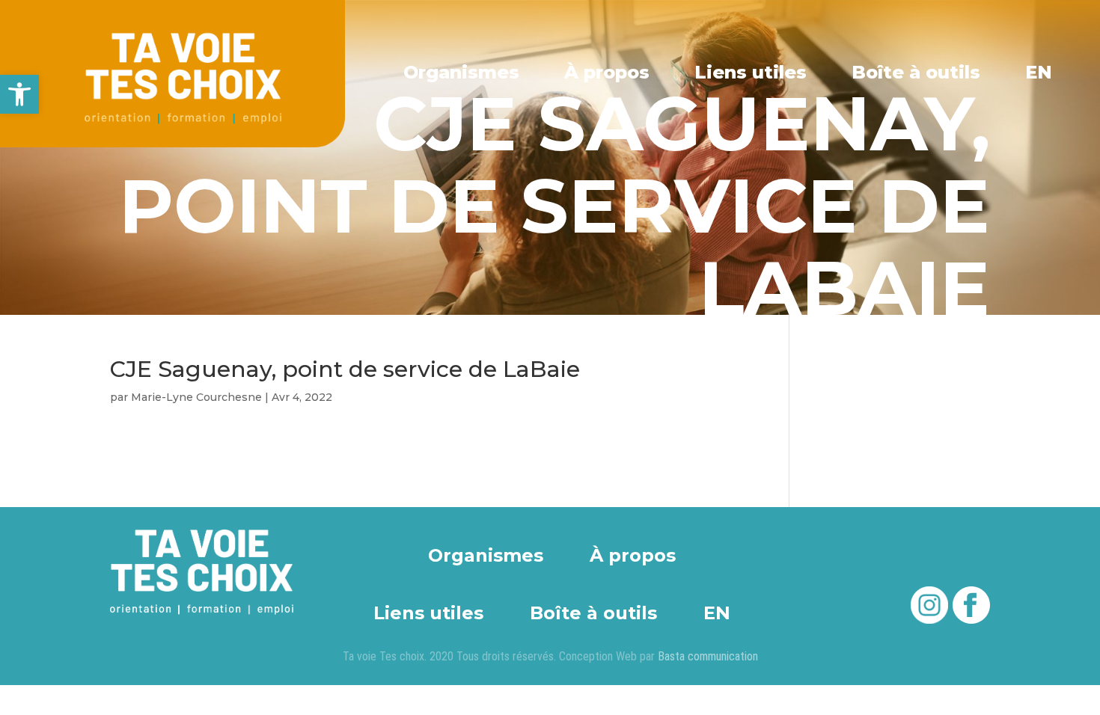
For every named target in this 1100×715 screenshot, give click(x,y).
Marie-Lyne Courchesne (196, 397)
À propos (607, 72)
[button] (19, 94)
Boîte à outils (916, 72)
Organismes (461, 72)
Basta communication (708, 656)
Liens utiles (750, 72)
